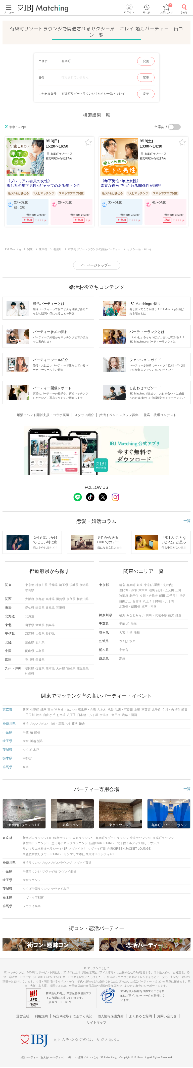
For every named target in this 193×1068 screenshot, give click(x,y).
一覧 (186, 520)
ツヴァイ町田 (97, 848)
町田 (162, 595)
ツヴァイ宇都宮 (33, 897)
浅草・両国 (149, 606)
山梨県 (39, 633)
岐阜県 (50, 608)
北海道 (29, 616)
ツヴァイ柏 (49, 871)
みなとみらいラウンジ (57, 862)
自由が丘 (125, 601)
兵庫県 (50, 599)
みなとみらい (135, 615)
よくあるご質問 (140, 1016)
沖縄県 (29, 674)
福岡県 (29, 668)
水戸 (132, 641)
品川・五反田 (165, 590)
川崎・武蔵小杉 (156, 615)
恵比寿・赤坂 (128, 590)
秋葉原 (123, 595)
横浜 (122, 615)
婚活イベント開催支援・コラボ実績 (43, 415)
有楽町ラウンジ (163, 838)
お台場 (136, 601)
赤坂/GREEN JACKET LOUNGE (129, 848)
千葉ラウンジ (32, 871)
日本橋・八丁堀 (163, 601)
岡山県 (29, 651)
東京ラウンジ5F (83, 838)
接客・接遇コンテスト (160, 415)
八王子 (147, 601)
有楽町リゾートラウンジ (112, 838)
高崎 (122, 658)
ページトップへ (99, 265)
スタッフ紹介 (84, 415)
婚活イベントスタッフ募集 (118, 415)
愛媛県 (39, 659)
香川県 (29, 659)
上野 (178, 590)
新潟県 (29, 633)
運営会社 (22, 1016)
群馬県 (29, 590)
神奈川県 (41, 585)
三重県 (60, 608)
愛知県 (29, 608)
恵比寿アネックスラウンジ (70, 843)
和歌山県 (83, 599)
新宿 (122, 585)
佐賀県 (39, 668)
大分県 (60, 668)
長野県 (50, 633)
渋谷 (183, 595)
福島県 (50, 625)
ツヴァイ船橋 (67, 871)
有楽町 (130, 585)
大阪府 (29, 599)
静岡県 (39, 608)
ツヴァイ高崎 (32, 906)
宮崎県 (70, 668)
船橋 (134, 624)
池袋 (152, 590)
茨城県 (73, 585)
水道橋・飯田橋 (129, 606)
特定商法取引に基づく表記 (72, 1016)
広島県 (39, 651)
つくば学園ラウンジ (36, 889)
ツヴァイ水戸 (60, 889)
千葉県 (53, 585)
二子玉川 (172, 595)
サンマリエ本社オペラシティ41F (45, 848)
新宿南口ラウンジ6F (36, 843)
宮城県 (39, 625)
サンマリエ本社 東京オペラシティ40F (89, 854)
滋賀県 (60, 599)
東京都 (29, 585)
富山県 (29, 642)
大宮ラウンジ (32, 880)
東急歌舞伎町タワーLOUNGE (43, 854)
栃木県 (84, 585)
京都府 (39, 599)
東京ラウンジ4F (141, 838)
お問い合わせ (167, 1016)
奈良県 (70, 599)
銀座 (140, 585)
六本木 (143, 590)
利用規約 (41, 1016)
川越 (129, 632)
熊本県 (50, 668)
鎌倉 (178, 615)
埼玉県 (63, 585)
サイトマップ (96, 1022)
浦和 (137, 632)
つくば (123, 641)
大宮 (122, 632)
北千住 (133, 595)
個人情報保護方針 (111, 1016)
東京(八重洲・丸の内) (158, 585)
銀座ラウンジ (62, 838)
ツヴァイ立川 (77, 848)
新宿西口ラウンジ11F (37, 838)
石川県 (39, 642)
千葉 (122, 624)
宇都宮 (123, 650)
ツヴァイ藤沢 (82, 862)
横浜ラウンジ (32, 862)
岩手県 (29, 625)
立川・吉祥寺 (149, 595)
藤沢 (171, 615)
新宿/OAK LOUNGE (102, 843)
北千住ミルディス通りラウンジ (138, 843)
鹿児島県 (83, 668)
